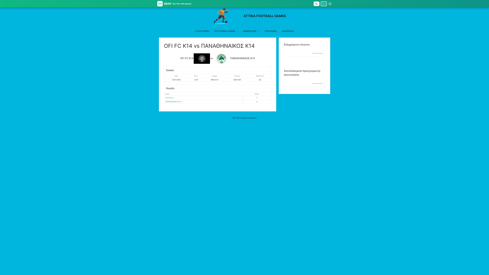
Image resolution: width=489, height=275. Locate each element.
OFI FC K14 (169, 98)
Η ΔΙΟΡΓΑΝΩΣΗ (202, 31)
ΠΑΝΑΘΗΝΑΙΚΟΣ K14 (173, 102)
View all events (317, 53)
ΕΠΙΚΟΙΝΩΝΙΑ (271, 31)
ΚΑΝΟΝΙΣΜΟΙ (288, 31)
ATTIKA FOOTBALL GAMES (265, 16)
